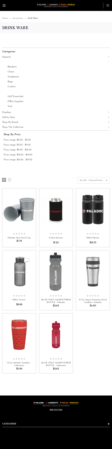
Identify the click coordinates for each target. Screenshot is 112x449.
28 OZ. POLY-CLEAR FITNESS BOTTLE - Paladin (56, 301)
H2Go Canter (19, 300)
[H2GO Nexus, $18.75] (92, 210)
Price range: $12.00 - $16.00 (18, 155)
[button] (56, 51)
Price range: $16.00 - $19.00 (18, 160)
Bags (10, 82)
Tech (10, 106)
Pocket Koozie (56, 238)
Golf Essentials (15, 96)
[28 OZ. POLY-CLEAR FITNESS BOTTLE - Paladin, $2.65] (56, 272)
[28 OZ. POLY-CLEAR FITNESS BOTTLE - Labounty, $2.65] (56, 335)
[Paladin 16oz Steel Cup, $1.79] (19, 210)
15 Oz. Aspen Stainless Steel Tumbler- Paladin (93, 301)
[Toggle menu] (4, 5)
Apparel (6, 57)
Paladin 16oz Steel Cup (19, 238)
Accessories (8, 62)
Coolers (11, 86)
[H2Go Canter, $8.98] (19, 272)
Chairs (11, 72)
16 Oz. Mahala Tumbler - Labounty (19, 364)
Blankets (12, 67)
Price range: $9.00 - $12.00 (18, 150)
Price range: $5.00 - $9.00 (17, 145)
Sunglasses (13, 77)
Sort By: (83, 180)
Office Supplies (15, 101)
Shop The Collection (12, 127)
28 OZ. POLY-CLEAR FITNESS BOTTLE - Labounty (56, 364)
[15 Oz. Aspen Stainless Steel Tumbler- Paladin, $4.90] (92, 272)
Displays (6, 112)
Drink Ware (14, 91)
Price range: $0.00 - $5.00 (17, 140)
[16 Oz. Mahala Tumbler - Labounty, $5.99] (19, 335)
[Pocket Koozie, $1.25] (56, 210)
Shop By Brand (10, 122)
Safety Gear (8, 117)
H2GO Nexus (92, 238)
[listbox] (99, 180)
